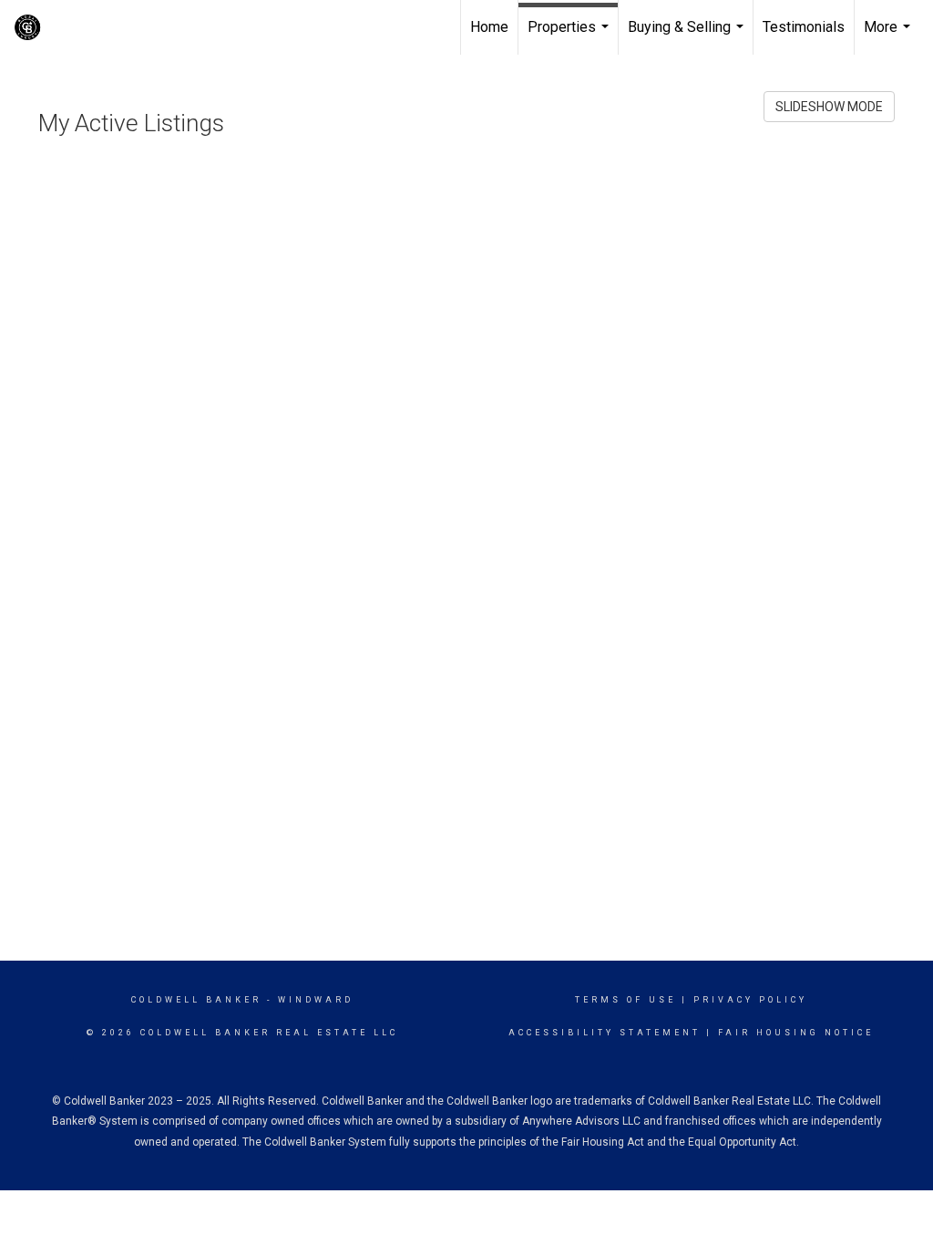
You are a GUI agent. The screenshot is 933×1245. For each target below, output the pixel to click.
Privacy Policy (750, 999)
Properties (570, 36)
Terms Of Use (625, 999)
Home (489, 27)
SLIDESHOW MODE (829, 106)
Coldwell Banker (196, 999)
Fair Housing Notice (796, 1032)
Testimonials (804, 27)
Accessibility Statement (604, 1032)
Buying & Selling (688, 36)
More (889, 36)
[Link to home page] (159, 27)
